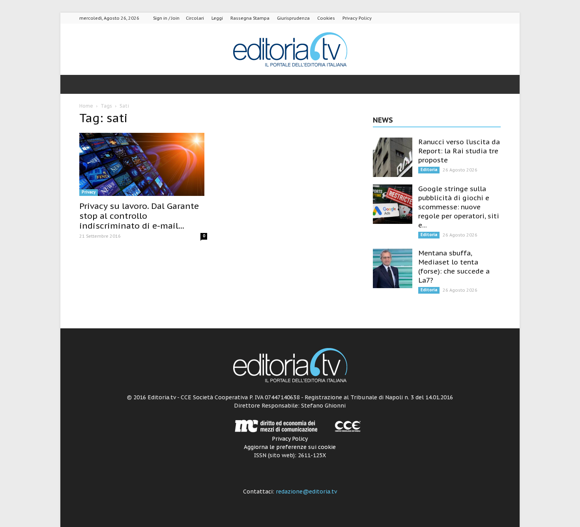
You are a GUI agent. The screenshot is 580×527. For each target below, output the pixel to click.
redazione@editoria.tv (306, 491)
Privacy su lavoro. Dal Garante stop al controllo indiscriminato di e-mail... (139, 216)
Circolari (195, 18)
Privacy (88, 192)
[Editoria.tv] (290, 49)
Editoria (429, 169)
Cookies (326, 18)
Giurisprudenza (293, 18)
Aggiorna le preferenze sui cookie (290, 447)
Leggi (217, 18)
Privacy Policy (357, 18)
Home (86, 106)
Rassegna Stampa (249, 18)
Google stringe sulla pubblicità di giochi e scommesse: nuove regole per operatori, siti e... (458, 206)
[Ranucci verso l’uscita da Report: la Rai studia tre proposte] (392, 157)
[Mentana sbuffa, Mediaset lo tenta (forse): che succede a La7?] (392, 268)
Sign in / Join (166, 18)
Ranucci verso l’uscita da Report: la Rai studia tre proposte (459, 151)
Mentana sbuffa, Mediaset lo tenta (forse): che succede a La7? (454, 267)
